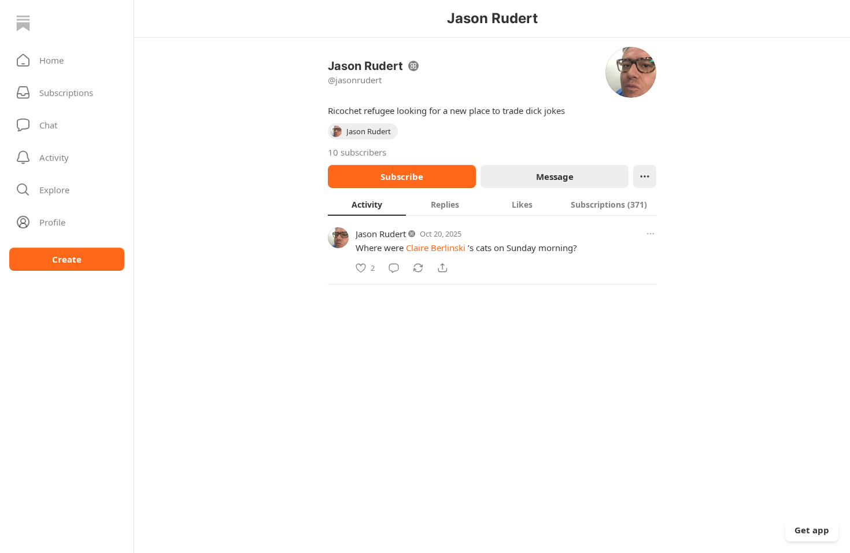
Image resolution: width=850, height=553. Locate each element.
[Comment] (394, 268)
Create (67, 259)
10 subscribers (357, 152)
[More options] (650, 233)
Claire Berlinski (435, 247)
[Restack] (418, 268)
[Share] (442, 268)
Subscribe (401, 176)
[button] (66, 60)
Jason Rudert (381, 233)
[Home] (23, 23)
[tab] (367, 204)
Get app (811, 530)
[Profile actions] (644, 176)
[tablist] (492, 204)
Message (555, 176)
